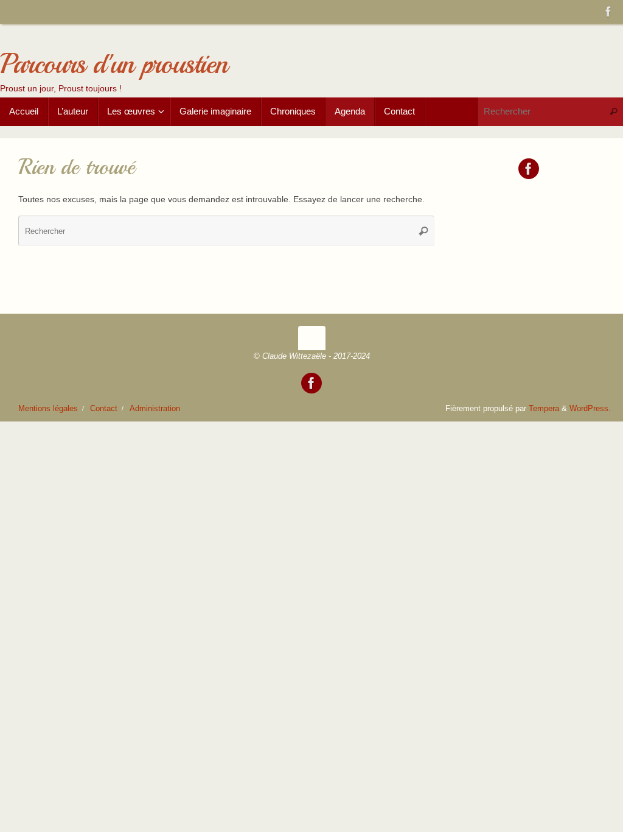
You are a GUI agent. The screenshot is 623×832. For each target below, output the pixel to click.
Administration (155, 408)
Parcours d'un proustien (113, 64)
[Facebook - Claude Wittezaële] (608, 11)
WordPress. (590, 408)
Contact (103, 408)
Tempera (544, 408)
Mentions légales (48, 408)
